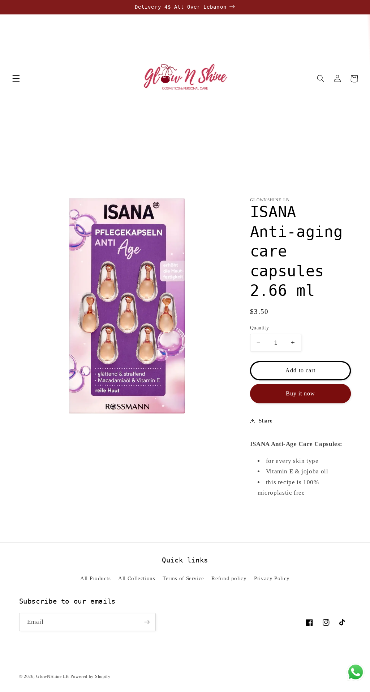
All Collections (136, 578)
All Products (95, 578)
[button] (16, 78)
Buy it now (300, 393)
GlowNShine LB (52, 676)
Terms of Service (183, 578)
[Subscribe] (146, 622)
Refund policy (228, 578)
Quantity (259, 327)
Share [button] (265, 421)
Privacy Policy (272, 578)
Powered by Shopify (90, 676)
